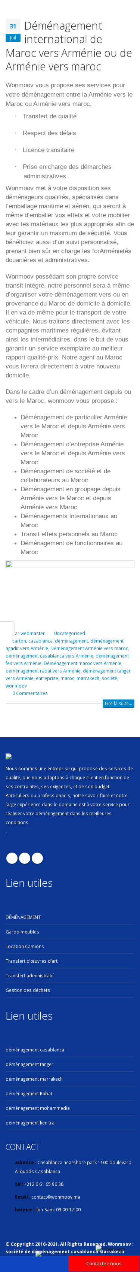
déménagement (71, 641)
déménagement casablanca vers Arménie (49, 656)
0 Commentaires (30, 693)
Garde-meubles (22, 932)
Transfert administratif (30, 975)
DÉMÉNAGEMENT (23, 917)
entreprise (47, 678)
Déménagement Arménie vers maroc (89, 648)
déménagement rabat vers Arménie (43, 671)
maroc (67, 678)
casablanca (40, 641)
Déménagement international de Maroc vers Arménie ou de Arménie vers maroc (69, 45)
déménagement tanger (29, 1064)
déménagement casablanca (35, 1050)
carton (19, 641)
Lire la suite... (118, 703)
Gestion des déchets (28, 990)
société (109, 678)
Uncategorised (69, 633)
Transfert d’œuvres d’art (31, 961)
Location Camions (25, 946)
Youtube (24, 858)
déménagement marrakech (34, 1079)
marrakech (88, 678)
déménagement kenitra (30, 1123)
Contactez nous (104, 1263)
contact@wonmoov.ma (55, 1197)
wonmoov (16, 686)
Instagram (37, 858)
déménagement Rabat (29, 1093)
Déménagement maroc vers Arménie (82, 663)
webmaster (33, 633)
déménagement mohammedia (38, 1108)
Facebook (12, 858)
